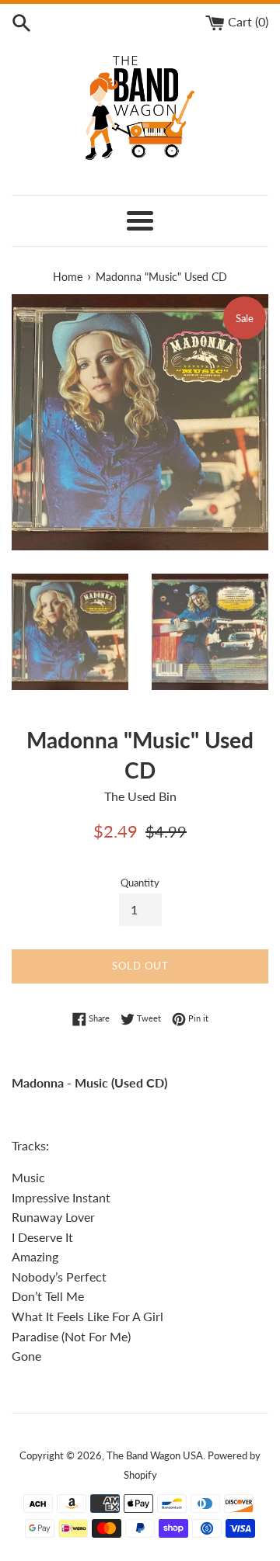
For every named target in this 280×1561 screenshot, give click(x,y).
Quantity (140, 882)
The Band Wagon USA (155, 1455)
